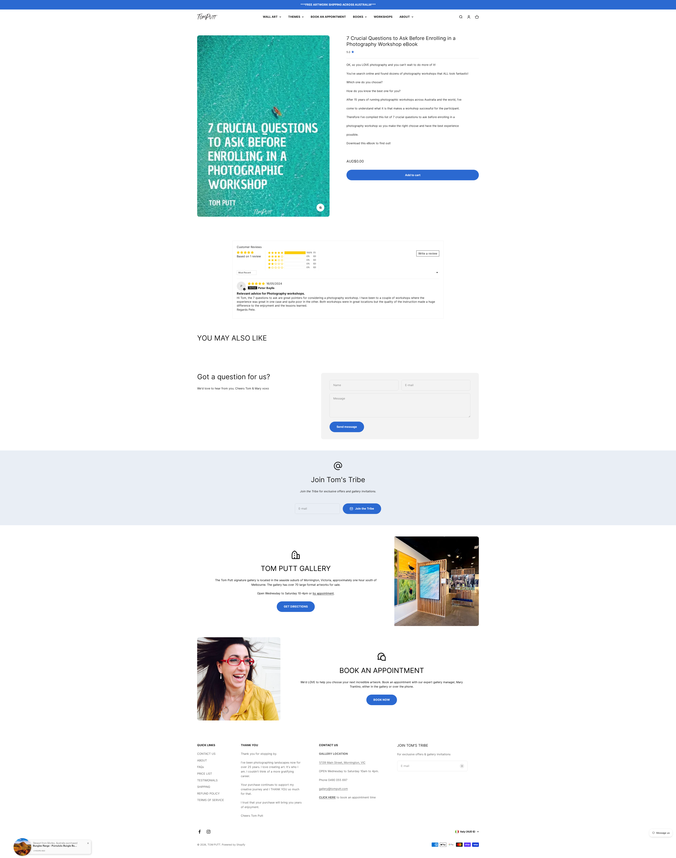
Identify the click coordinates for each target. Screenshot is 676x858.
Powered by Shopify (233, 844)
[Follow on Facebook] (199, 831)
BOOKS (358, 16)
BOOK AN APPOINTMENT (328, 16)
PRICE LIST (204, 773)
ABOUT (404, 16)
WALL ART (270, 16)
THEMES (294, 16)
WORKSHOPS (383, 16)
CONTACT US (206, 753)
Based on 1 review (249, 256)
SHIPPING (203, 787)
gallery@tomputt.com (333, 788)
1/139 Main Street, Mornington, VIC (342, 762)
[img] (257, 283)
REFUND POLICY (208, 793)
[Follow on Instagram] (208, 831)
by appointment (323, 593)
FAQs (200, 767)
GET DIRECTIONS (296, 606)
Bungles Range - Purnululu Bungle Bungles (55, 844)
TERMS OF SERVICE (210, 800)
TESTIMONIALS (207, 780)
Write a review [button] (427, 253)
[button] (275, 252)
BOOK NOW (381, 699)
